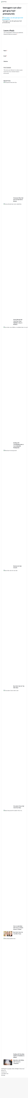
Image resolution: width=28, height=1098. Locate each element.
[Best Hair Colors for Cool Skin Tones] (8, 935)
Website (6, 61)
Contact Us (4, 1072)
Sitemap (3, 1075)
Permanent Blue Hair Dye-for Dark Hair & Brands (18, 199)
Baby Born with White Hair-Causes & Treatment (18, 1061)
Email (5, 56)
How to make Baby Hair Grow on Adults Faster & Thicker (18, 927)
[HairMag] (3, 1)
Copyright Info (4, 1073)
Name (5, 50)
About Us (3, 1070)
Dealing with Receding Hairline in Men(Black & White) (18, 1055)
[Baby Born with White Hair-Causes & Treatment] (8, 1064)
